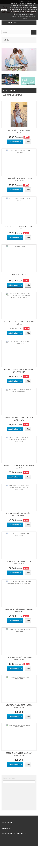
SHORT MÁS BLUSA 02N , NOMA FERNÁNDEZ (19, 179)
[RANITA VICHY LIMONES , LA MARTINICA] (19, 545)
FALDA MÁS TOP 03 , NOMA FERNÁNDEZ (19, 131)
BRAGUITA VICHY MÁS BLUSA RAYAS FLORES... (19, 467)
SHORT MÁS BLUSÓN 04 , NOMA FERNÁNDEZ (19, 658)
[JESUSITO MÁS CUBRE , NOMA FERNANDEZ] (19, 689)
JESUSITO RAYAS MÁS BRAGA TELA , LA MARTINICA (19, 371)
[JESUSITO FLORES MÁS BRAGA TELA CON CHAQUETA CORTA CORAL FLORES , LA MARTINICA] (19, 305)
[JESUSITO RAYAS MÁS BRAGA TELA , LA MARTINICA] (19, 353)
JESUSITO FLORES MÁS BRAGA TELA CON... (19, 323)
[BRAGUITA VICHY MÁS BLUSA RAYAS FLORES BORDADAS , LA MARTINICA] (19, 449)
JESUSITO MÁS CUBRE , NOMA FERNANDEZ (19, 706)
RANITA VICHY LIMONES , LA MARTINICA (19, 562)
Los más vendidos (12, 94)
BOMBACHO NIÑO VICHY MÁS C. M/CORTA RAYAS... (19, 515)
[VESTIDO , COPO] (19, 258)
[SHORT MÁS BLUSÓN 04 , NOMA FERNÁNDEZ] (19, 641)
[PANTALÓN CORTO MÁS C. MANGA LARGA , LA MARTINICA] (19, 401)
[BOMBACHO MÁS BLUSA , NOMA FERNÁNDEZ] (19, 737)
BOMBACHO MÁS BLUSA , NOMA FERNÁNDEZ (19, 754)
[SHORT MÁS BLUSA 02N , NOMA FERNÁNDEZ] (19, 162)
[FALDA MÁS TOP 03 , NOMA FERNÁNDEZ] (19, 114)
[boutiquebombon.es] (19, 59)
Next (32, 68)
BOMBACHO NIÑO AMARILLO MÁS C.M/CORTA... (19, 610)
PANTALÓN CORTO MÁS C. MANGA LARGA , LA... (19, 419)
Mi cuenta (6, 828)
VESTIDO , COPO (19, 274)
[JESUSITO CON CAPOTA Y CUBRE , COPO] (19, 210)
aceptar (4, 10)
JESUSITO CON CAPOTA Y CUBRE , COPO (19, 227)
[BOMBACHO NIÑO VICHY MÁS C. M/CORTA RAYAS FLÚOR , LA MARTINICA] (19, 497)
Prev (27, 68)
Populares (9, 90)
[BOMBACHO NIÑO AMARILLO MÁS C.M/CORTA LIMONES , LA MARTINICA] (19, 593)
